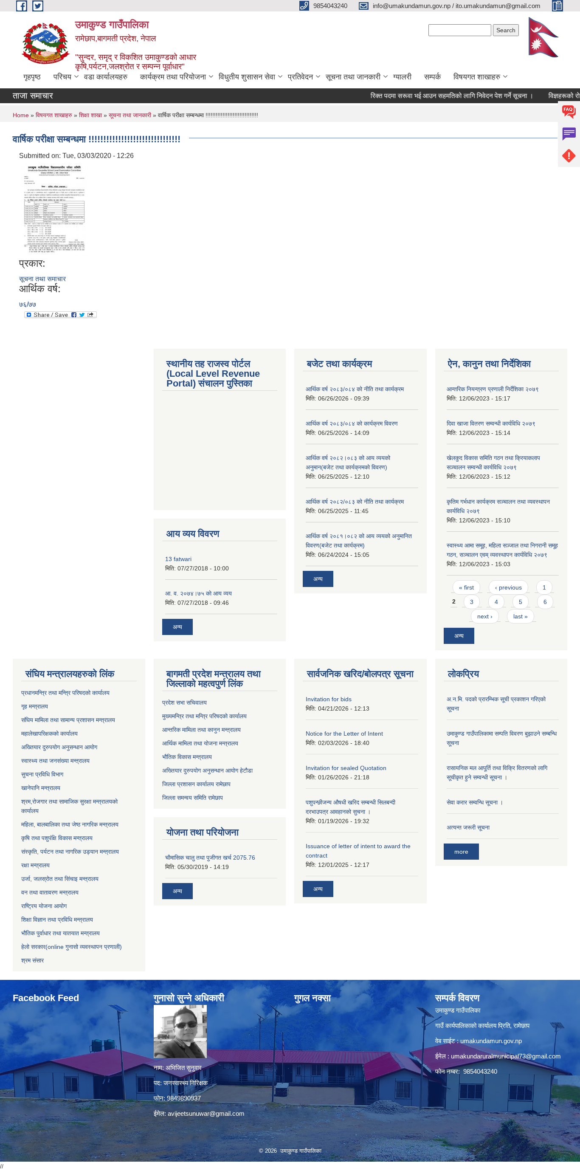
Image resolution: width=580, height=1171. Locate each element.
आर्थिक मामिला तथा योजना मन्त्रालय (200, 743)
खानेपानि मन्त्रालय (40, 787)
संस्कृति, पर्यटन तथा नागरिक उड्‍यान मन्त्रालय (70, 851)
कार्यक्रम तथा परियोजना (173, 77)
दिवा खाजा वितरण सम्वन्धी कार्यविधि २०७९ (491, 423)
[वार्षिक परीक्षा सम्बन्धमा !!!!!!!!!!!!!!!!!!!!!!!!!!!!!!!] (54, 208)
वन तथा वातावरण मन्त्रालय (50, 892)
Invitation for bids (329, 699)
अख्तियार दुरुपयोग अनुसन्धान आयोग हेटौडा (207, 770)
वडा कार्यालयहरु (105, 77)
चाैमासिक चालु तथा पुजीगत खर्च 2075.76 (210, 857)
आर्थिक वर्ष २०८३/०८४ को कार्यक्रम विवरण (352, 423)
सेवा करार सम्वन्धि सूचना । (475, 802)
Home (21, 115)
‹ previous (508, 587)
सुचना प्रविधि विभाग (42, 774)
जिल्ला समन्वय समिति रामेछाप (192, 797)
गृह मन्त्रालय (34, 706)
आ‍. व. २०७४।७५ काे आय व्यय (198, 593)
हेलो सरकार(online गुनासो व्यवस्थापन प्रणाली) (71, 946)
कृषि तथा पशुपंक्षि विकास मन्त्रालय (57, 838)
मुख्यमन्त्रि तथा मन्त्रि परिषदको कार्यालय (204, 716)
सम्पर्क (432, 77)
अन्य (177, 627)
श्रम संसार (32, 960)
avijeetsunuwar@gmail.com (206, 1113)
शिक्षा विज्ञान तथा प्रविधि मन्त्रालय (57, 919)
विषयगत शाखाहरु (476, 77)
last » (520, 616)
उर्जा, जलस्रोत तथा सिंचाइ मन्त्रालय (60, 878)
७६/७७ (27, 304)
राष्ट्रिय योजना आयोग (44, 906)
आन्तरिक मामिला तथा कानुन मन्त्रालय (201, 729)
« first (466, 587)
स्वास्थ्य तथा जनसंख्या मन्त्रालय (55, 760)
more (461, 851)
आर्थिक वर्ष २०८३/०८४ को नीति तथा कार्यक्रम (355, 389)
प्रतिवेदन (300, 77)
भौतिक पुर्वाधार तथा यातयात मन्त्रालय (60, 933)
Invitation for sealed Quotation (346, 768)
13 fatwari (178, 559)
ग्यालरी (402, 77)
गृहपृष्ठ (32, 77)
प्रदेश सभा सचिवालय (184, 702)
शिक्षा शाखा (91, 115)
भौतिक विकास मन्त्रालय (187, 756)
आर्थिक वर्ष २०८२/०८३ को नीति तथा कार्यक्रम (355, 501)
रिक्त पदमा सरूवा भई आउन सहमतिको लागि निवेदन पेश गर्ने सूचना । (433, 95)
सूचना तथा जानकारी (353, 77)
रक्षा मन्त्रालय (35, 865)
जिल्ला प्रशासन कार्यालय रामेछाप (196, 784)
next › (485, 616)
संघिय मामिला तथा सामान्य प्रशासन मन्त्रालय (68, 720)
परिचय (62, 77)
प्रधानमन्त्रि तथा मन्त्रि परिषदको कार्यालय (65, 692)
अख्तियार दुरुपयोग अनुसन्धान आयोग (59, 747)
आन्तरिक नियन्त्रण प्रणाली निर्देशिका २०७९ (493, 389)
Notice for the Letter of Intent (344, 733)
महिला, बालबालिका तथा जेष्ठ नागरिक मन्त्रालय (69, 824)
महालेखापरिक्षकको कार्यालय (49, 733)
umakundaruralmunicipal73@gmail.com (506, 1056)
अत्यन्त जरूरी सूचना (468, 827)
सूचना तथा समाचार (42, 278)
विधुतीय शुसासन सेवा (247, 77)
